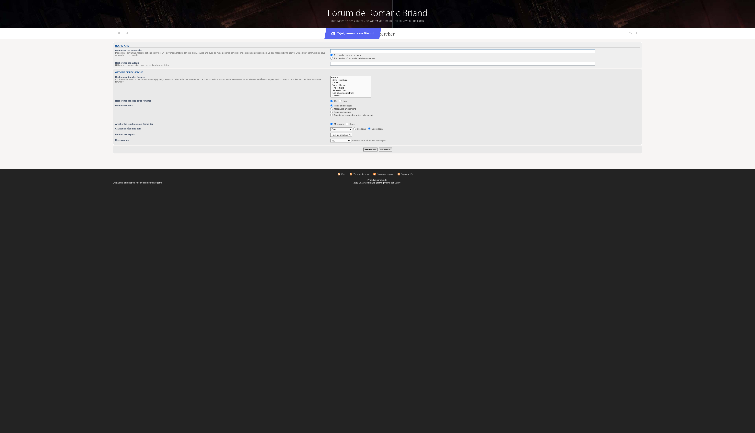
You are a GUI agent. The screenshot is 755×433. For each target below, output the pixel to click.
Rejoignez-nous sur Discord (355, 33)
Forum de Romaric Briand (378, 13)
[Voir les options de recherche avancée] (127, 33)
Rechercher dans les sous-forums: (133, 101)
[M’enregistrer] (630, 33)
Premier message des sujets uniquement (353, 115)
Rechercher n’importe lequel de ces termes (354, 58)
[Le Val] (351, 82)
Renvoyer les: (122, 140)
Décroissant (377, 129)
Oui (335, 101)
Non (344, 101)
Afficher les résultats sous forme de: (134, 124)
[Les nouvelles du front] (351, 93)
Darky (398, 183)
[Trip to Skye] (351, 88)
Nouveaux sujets (385, 174)
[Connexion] (636, 33)
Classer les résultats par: (128, 129)
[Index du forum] (119, 33)
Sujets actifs (407, 174)
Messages (338, 124)
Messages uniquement (344, 109)
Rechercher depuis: (125, 134)
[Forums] (351, 77)
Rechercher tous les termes (347, 55)
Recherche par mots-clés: (128, 50)
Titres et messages (343, 106)
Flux (343, 174)
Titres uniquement (342, 112)
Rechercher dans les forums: (130, 77)
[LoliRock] (351, 95)
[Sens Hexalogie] (351, 80)
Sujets (352, 124)
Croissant (361, 129)
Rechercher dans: (124, 105)
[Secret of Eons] (351, 90)
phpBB (383, 180)
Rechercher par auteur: (127, 63)
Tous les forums (361, 174)
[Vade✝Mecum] (351, 85)
